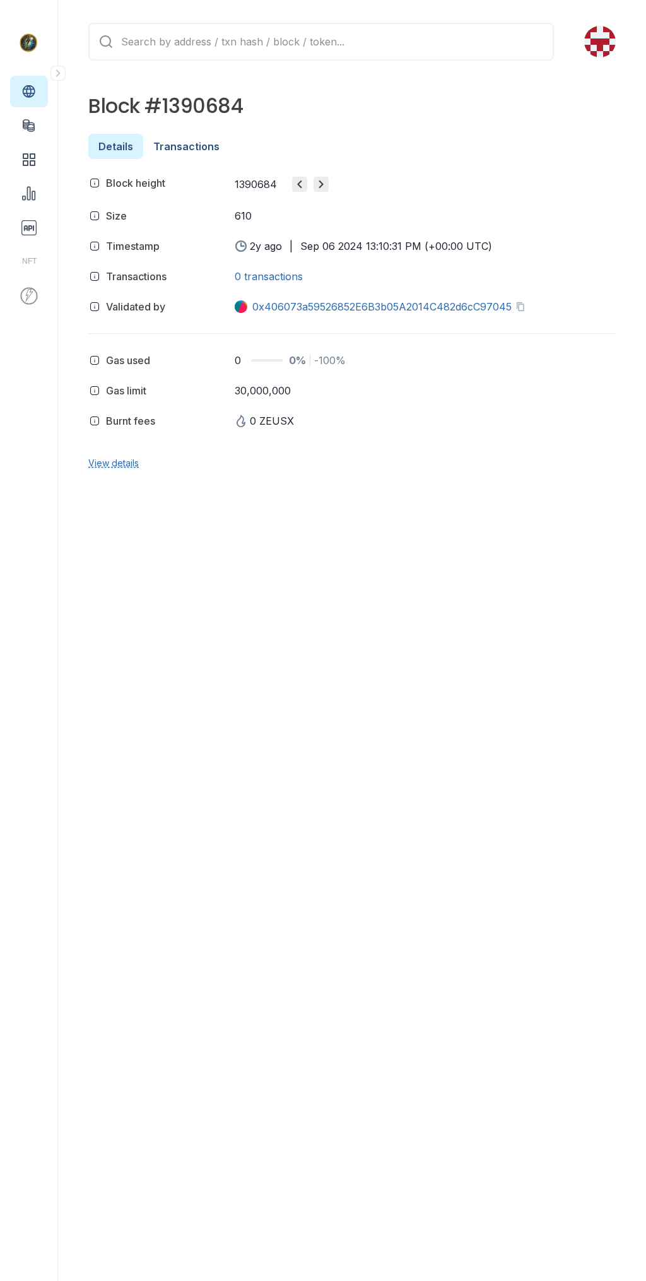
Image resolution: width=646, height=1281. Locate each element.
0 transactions (269, 276)
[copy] (523, 306)
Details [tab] (115, 146)
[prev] (299, 184)
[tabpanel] (352, 321)
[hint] (94, 183)
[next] (321, 184)
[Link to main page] (29, 42)
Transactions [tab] (186, 146)
